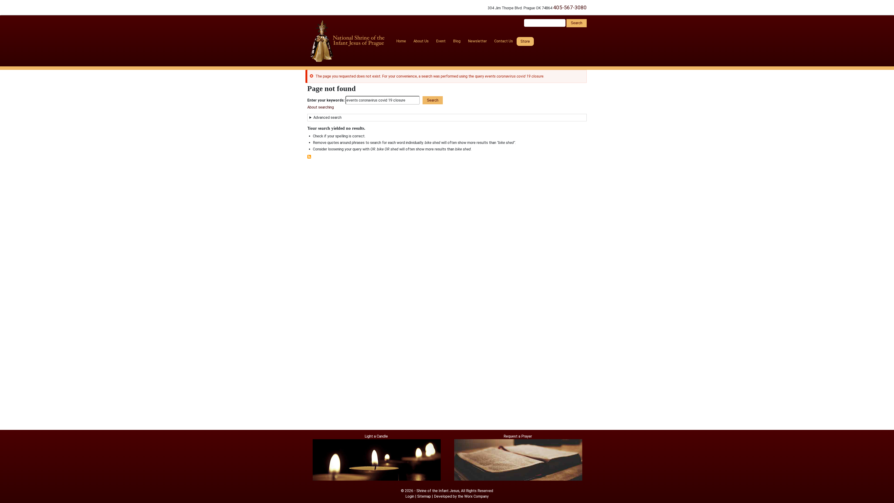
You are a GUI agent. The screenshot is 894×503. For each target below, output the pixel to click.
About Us (421, 41)
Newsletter (477, 41)
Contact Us (503, 41)
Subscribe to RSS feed (309, 157)
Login (409, 496)
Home (401, 41)
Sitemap (424, 496)
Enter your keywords (325, 100)
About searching (320, 107)
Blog (457, 41)
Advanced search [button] (327, 117)
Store (525, 41)
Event (441, 41)
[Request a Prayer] (518, 459)
